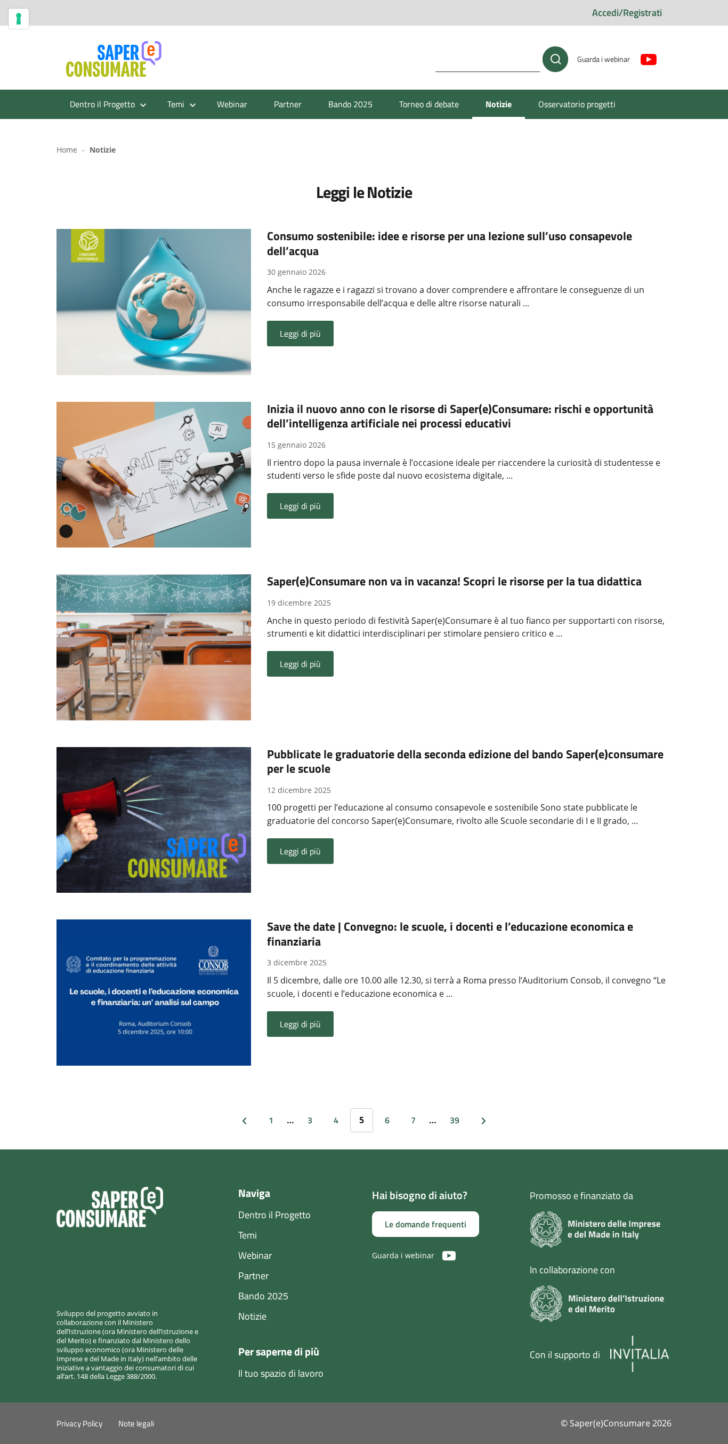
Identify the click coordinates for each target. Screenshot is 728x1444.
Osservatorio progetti (577, 104)
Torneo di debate (429, 104)
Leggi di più (300, 333)
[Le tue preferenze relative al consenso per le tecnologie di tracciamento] (19, 19)
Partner (288, 104)
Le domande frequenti (425, 1224)
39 (454, 1120)
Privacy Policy (79, 1423)
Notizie (499, 104)
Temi (247, 1235)
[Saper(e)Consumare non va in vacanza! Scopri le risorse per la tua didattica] (153, 646)
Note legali (136, 1423)
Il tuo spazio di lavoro (280, 1373)
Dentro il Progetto (274, 1215)
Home (66, 150)
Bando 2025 (350, 104)
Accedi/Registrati (627, 12)
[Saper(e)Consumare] (113, 59)
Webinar (232, 104)
